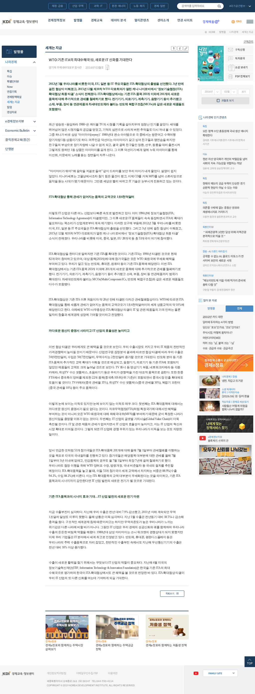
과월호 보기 (227, 100)
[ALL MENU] (250, 21)
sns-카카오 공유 (173, 48)
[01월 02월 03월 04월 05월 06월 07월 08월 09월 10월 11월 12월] (229, 92)
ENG (238, 21)
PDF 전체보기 (242, 76)
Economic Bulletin (17, 131)
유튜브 (195, 673)
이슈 (9, 76)
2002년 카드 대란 (213, 317)
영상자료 (11, 112)
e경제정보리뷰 (14, 121)
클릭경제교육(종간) (17, 140)
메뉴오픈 (34, 62)
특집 (9, 71)
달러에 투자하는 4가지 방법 (218, 322)
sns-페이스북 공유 (180, 48)
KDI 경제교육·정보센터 (20, 21)
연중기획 (11, 92)
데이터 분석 (118, 20)
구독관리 (248, 41)
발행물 (78, 20)
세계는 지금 (247, 32)
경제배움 (211, 21)
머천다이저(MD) (212, 338)
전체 (239, 308)
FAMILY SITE (215, 673)
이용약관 (113, 673)
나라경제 (233, 32)
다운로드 (107, 68)
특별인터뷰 (13, 81)
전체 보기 (239, 6)
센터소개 (163, 20)
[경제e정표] (225, 363)
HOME (212, 32)
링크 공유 (186, 48)
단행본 (9, 149)
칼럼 (9, 107)
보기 (244, 91)
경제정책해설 (14, 97)
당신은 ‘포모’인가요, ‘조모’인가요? (221, 327)
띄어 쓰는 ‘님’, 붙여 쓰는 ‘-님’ (219, 343)
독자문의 (240, 58)
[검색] (200, 6)
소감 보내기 (241, 67)
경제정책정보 (56, 20)
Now (10, 87)
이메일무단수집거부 (87, 673)
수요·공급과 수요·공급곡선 (218, 348)
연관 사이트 (184, 20)
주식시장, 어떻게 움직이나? (217, 332)
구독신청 (240, 49)
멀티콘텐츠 (141, 20)
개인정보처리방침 (56, 673)
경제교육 (97, 20)
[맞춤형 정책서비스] (225, 424)
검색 (219, 6)
